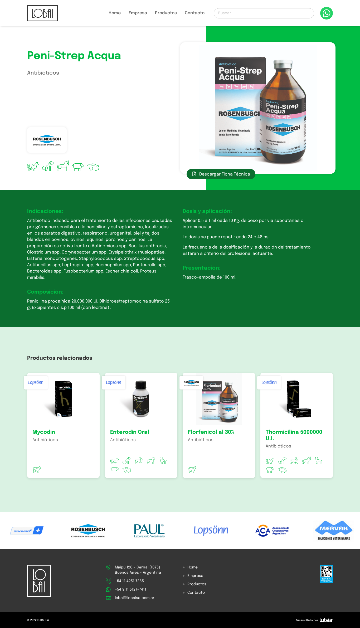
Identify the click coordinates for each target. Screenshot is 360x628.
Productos (166, 13)
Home (115, 13)
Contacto (195, 13)
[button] (221, 174)
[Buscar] (264, 13)
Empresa (138, 13)
